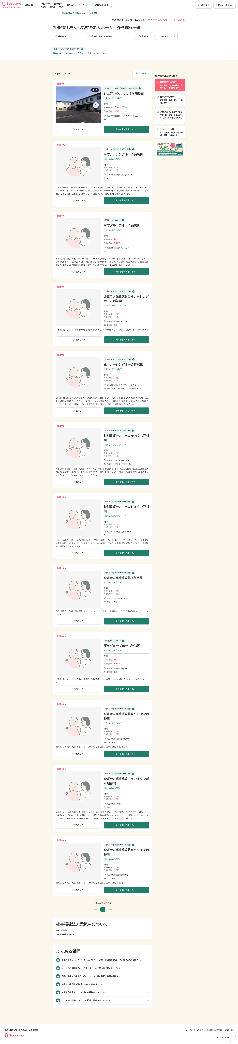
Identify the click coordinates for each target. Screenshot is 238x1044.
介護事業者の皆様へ (102, 5)
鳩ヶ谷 (131, 464)
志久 (113, 389)
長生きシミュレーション (78, 5)
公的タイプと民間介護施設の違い (67, 49)
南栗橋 (109, 325)
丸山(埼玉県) (131, 389)
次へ (110, 909)
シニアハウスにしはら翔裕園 (124, 93)
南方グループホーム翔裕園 (122, 225)
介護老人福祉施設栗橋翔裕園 (123, 578)
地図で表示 (141, 73)
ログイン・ (224, 5)
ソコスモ (56, 13)
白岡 (139, 389)
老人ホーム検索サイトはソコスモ (166, 19)
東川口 (124, 464)
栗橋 (115, 325)
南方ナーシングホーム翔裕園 (123, 154)
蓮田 (108, 389)
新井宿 (117, 464)
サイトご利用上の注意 (193, 1030)
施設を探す (30, 5)
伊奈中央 (120, 389)
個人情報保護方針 (214, 1030)
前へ (95, 909)
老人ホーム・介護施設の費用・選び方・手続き (52, 5)
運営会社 (229, 1030)
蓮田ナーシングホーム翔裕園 (123, 364)
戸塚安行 (110, 464)
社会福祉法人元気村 (113, 98)
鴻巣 (113, 742)
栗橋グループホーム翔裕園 (122, 646)
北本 (108, 742)
